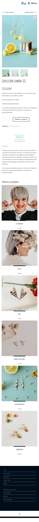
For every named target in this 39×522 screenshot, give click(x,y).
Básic (19, 314)
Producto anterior (9, 12)
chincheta (11, 126)
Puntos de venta (6, 473)
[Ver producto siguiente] (36, 12)
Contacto (5, 483)
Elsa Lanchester (19, 224)
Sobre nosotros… (6, 477)
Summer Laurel (19, 449)
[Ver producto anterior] (3, 12)
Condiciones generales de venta (9, 489)
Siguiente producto (29, 12)
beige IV (19, 269)
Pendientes (17, 126)
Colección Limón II (19, 404)
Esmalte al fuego (6, 480)
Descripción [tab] (19, 137)
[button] (34, 17)
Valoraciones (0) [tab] (19, 141)
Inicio (4, 470)
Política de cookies (7, 493)
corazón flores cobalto (19, 359)
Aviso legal (5, 496)
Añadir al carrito (21, 119)
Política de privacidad (7, 499)
